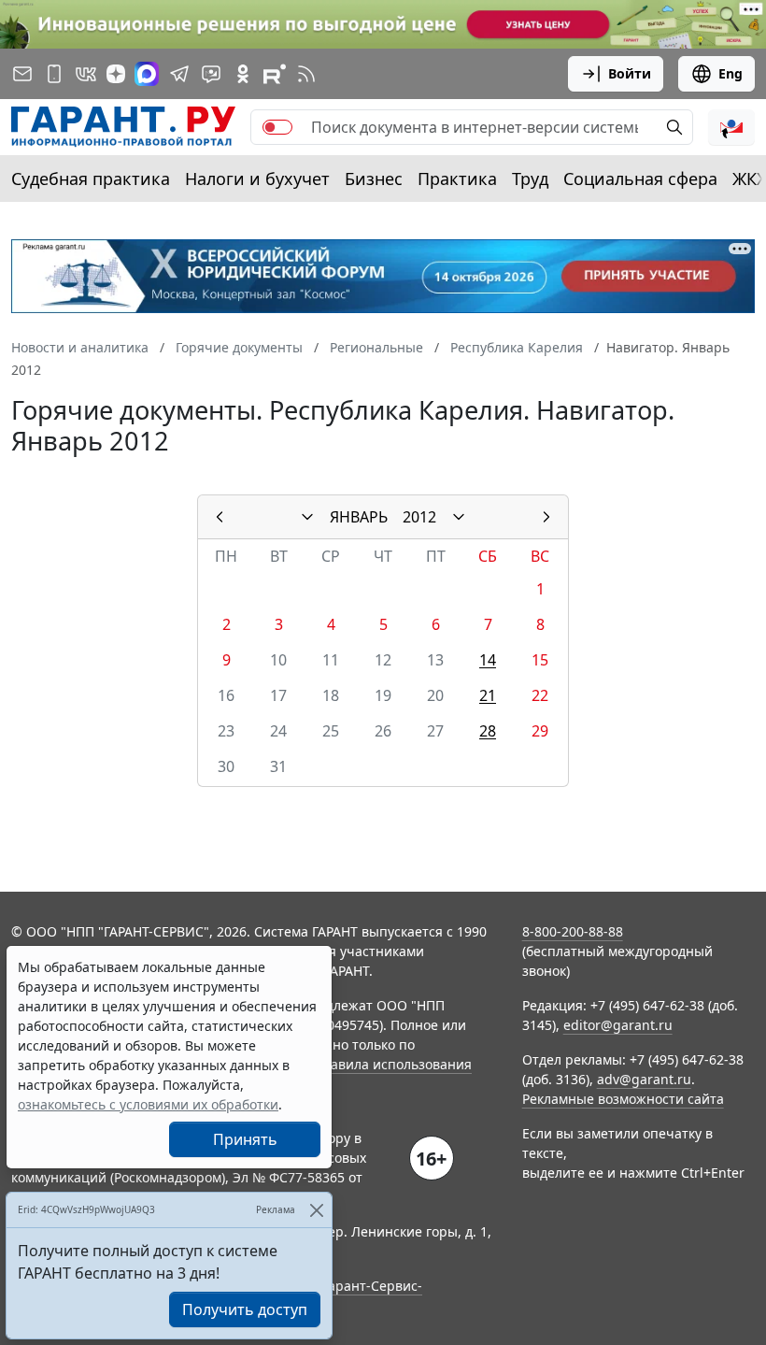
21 (487, 695)
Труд (530, 178)
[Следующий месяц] (546, 517)
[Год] (459, 517)
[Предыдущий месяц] (220, 517)
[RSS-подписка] (306, 74)
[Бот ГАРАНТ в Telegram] (211, 74)
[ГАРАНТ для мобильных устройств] (54, 74)
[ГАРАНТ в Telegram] (179, 74)
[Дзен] (115, 73)
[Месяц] (307, 517)
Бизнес (374, 178)
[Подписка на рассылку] (22, 74)
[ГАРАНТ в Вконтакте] (86, 74)
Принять (245, 1139)
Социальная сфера (640, 178)
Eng (730, 73)
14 (487, 660)
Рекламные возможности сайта (623, 1099)
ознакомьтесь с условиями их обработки (148, 1104)
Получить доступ (244, 1309)
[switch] (277, 127)
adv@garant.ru (644, 1079)
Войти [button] (629, 73)
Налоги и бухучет (257, 178)
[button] (731, 127)
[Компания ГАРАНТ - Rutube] (274, 74)
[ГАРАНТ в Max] (147, 74)
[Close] (316, 1210)
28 (487, 731)
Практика (457, 178)
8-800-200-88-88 (572, 931)
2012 (419, 517)
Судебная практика (90, 178)
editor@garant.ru (618, 1025)
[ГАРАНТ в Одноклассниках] (243, 74)
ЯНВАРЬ (359, 517)
